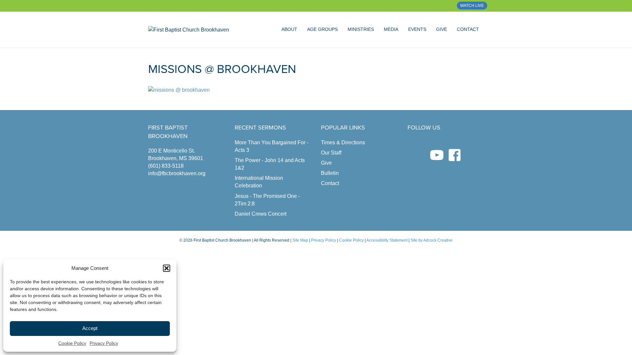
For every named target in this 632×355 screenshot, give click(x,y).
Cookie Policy (72, 343)
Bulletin (330, 173)
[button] (166, 268)
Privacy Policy (104, 343)
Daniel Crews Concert (260, 214)
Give (441, 29)
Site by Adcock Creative (431, 240)
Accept (89, 328)
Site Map (300, 240)
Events (417, 29)
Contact (468, 29)
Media (391, 29)
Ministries (361, 29)
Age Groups (322, 29)
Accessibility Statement (387, 240)
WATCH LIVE (472, 5)
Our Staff (331, 152)
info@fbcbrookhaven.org (176, 173)
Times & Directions (343, 142)
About (289, 29)
